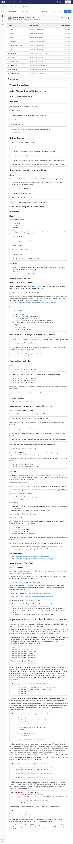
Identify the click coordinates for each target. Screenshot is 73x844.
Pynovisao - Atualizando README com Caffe (39, 41)
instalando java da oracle (39, 455)
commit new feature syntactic (39, 69)
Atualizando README (36, 37)
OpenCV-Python (17, 310)
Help (28, 2)
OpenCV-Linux (36, 286)
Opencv (22, 314)
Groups (16, 2)
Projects (10, 2)
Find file (52, 11)
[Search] (57, 2)
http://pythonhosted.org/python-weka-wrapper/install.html (30, 556)
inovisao (10, 6)
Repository (25, 6)
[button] (2, 841)
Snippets (22, 2)
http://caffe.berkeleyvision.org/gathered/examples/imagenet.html (32, 596)
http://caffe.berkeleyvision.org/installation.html (26, 582)
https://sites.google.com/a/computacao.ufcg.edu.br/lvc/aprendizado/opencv (34, 302)
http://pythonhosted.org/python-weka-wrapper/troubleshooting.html (33, 559)
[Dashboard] (3, 2)
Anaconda (21, 267)
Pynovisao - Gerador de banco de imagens (39, 53)
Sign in (68, 2)
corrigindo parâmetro (36, 33)
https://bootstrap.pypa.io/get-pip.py (31, 497)
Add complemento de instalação (39, 65)
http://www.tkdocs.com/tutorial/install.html (25, 402)
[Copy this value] (68, 17)
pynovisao (26, 11)
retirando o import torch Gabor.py (23, 17)
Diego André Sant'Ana (19, 19)
